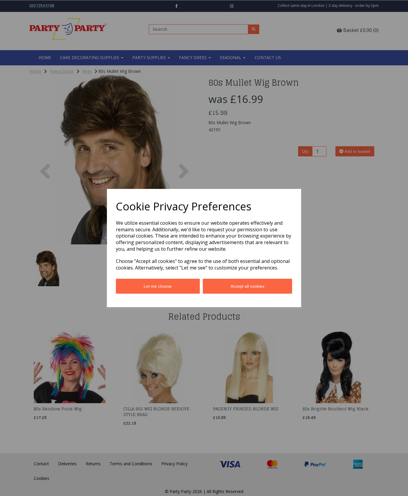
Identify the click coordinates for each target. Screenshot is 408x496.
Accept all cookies (247, 286)
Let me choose (158, 286)
